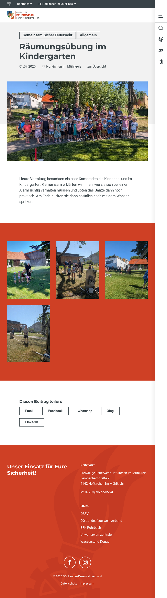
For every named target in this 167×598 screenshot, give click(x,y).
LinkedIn (31, 422)
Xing (110, 411)
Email (29, 411)
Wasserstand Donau (95, 541)
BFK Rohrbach (90, 528)
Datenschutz (69, 583)
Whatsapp (85, 411)
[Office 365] (161, 61)
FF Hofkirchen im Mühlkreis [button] (55, 4)
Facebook (55, 411)
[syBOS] (161, 50)
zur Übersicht (96, 66)
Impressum (87, 583)
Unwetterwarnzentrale (96, 535)
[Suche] (161, 28)
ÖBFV (84, 514)
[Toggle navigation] (161, 15)
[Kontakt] (161, 39)
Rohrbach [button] (23, 4)
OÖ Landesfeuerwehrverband (101, 521)
